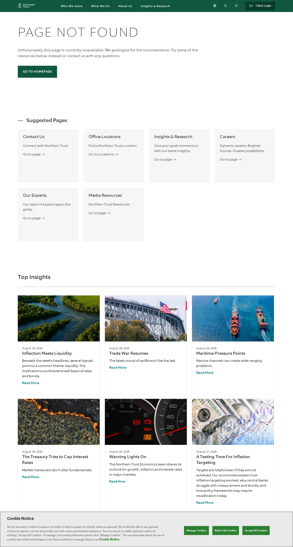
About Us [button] (125, 6)
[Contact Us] (226, 6)
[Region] (215, 6)
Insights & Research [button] (155, 6)
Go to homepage (37, 71)
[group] (59, 344)
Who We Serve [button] (72, 6)
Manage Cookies (196, 530)
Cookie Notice (109, 539)
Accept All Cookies (256, 530)
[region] (146, 529)
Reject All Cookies (226, 530)
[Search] (236, 6)
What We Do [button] (100, 6)
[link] (30, 383)
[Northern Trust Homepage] (27, 6)
